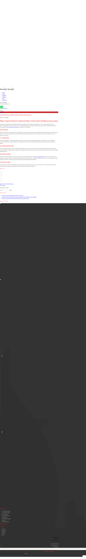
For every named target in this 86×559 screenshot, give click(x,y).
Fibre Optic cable (5, 514)
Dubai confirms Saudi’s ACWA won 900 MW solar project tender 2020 (15, 198)
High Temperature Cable (6, 518)
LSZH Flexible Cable (5, 521)
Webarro (26, 553)
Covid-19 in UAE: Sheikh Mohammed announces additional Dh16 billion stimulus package (19, 197)
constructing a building (13, 127)
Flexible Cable (4, 517)
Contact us (4, 100)
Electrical (2, 112)
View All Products (3, 524)
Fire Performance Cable (6, 511)
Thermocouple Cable (5, 515)
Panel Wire (4, 520)
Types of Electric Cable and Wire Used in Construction (12, 195)
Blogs (3, 534)
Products (3, 531)
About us (3, 528)
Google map (56, 550)
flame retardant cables (38, 156)
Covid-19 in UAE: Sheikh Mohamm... (7, 183)
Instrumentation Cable (6, 512)
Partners (4, 97)
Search (11, 190)
